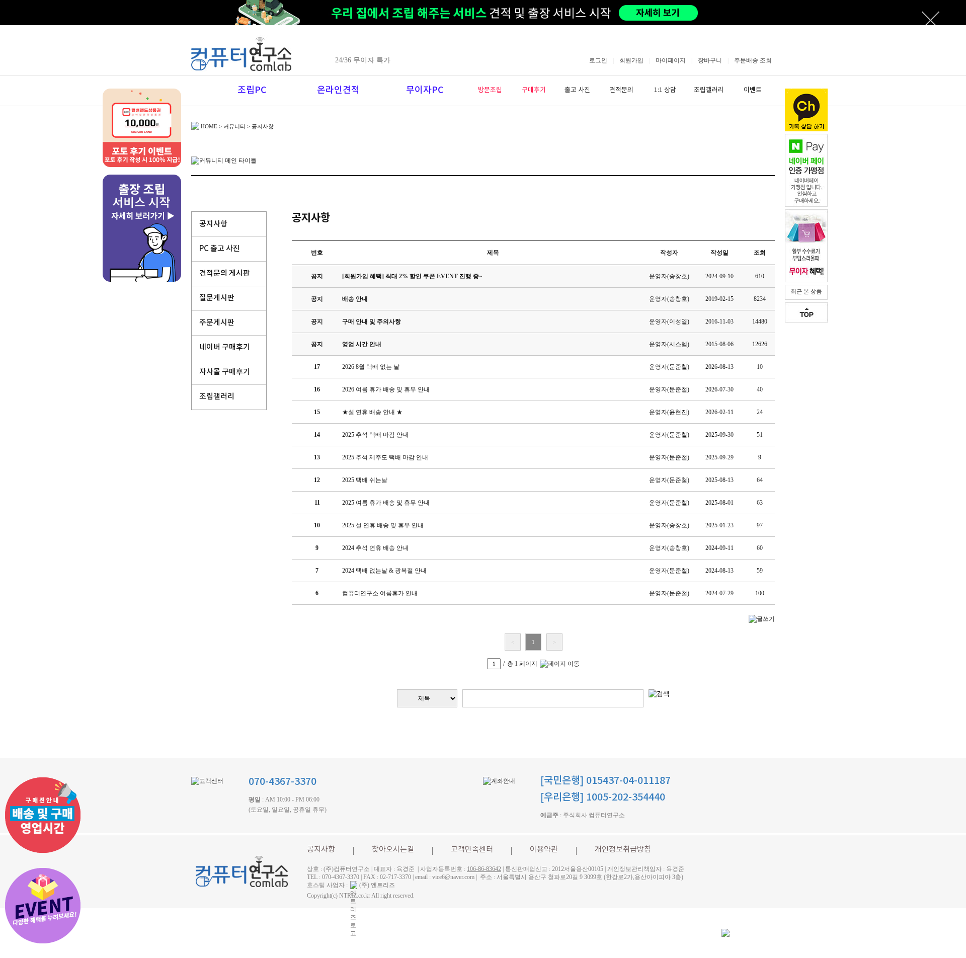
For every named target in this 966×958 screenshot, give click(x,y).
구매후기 (534, 90)
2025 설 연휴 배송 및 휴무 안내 (383, 525)
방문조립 (490, 90)
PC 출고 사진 (219, 249)
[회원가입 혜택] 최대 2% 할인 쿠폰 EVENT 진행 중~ (412, 276)
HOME (209, 126)
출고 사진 (577, 90)
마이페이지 (671, 60)
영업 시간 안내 (361, 344)
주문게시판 (216, 322)
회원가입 (631, 60)
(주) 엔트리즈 (377, 885)
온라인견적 (338, 90)
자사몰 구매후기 (224, 372)
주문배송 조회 (753, 60)
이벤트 (753, 90)
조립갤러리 (709, 90)
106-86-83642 (484, 868)
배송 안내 (355, 298)
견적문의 (621, 90)
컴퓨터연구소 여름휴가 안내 (380, 593)
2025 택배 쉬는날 (364, 480)
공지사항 (213, 224)
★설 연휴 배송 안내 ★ (372, 412)
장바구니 (710, 60)
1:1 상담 (665, 90)
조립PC (252, 90)
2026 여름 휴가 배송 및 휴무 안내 (386, 389)
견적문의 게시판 (224, 273)
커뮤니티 (234, 126)
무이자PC (425, 90)
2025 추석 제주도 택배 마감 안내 (385, 457)
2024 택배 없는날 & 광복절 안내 (384, 570)
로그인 (598, 60)
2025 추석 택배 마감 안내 (375, 434)
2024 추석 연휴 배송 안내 (375, 547)
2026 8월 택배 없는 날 (370, 366)
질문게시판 (216, 298)
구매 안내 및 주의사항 (371, 321)
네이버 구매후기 (224, 347)
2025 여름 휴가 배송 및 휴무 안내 (386, 502)
